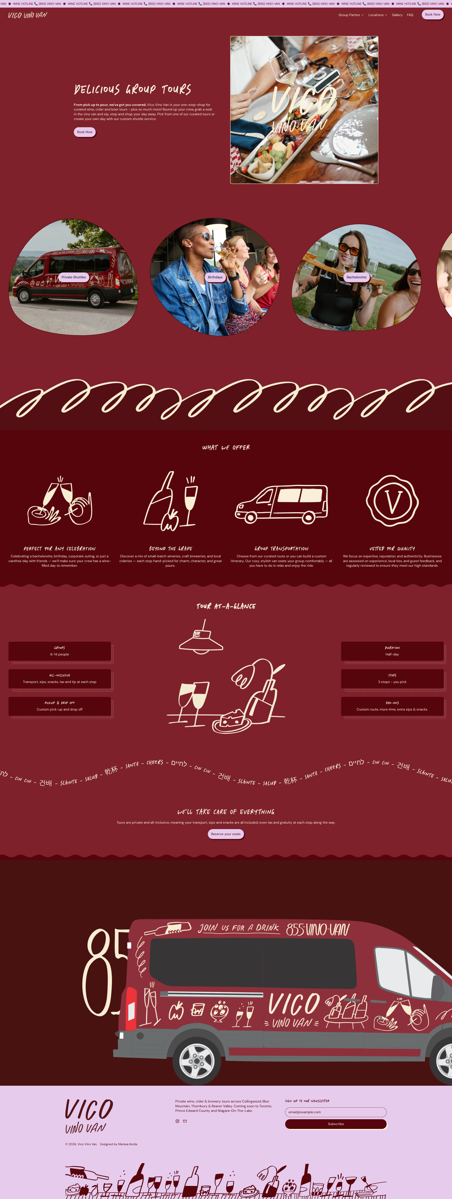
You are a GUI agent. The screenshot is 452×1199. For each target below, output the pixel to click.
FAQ (410, 15)
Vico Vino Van (87, 1144)
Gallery (397, 15)
